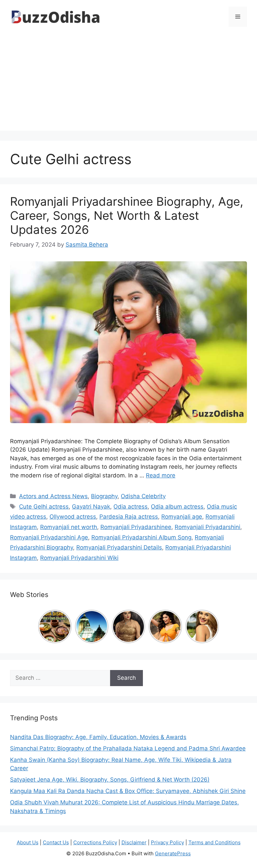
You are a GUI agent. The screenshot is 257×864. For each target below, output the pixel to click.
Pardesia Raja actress (128, 516)
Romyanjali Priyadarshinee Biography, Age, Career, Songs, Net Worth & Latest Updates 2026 (126, 215)
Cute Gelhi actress (44, 506)
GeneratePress (173, 853)
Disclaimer (134, 842)
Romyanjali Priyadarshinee (135, 527)
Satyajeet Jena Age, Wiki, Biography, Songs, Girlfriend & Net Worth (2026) (109, 779)
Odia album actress (177, 506)
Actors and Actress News (53, 496)
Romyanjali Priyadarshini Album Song (141, 537)
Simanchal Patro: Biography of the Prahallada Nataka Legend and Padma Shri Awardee (128, 748)
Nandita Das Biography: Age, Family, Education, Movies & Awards (98, 737)
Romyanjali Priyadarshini (207, 527)
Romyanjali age (181, 516)
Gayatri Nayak (91, 506)
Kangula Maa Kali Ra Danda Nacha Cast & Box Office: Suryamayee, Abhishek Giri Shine (128, 791)
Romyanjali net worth (68, 527)
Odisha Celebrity (143, 496)
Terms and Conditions (214, 842)
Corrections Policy (95, 842)
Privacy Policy (167, 842)
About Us (27, 842)
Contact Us (56, 842)
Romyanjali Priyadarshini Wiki (79, 557)
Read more (160, 475)
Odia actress (130, 506)
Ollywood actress (73, 516)
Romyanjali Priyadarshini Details (119, 547)
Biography (104, 496)
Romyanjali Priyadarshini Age (49, 537)
